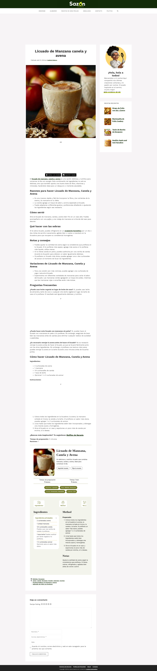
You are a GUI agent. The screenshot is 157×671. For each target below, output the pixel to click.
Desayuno (42, 11)
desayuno (45, 580)
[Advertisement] (78, 27)
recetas (62, 580)
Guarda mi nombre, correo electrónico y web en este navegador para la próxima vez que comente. (59, 647)
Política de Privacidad (79, 666)
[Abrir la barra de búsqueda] (118, 11)
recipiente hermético (73, 231)
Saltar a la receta (54, 175)
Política (109, 11)
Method (63, 505)
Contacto (98, 11)
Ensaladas (87, 11)
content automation (91, 669)
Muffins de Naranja (75, 435)
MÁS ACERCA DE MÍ (112, 92)
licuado (50, 580)
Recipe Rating (35, 604)
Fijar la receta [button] (76, 468)
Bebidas (35, 579)
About (89, 666)
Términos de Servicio (65, 666)
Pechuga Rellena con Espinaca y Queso (45, 582)
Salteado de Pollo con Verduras (43, 584)
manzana (56, 580)
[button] (56, 518)
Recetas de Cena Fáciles (70, 11)
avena (34, 580)
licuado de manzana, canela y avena (46, 179)
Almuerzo (53, 11)
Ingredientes (39, 505)
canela (39, 580)
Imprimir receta (70, 175)
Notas (85, 505)
